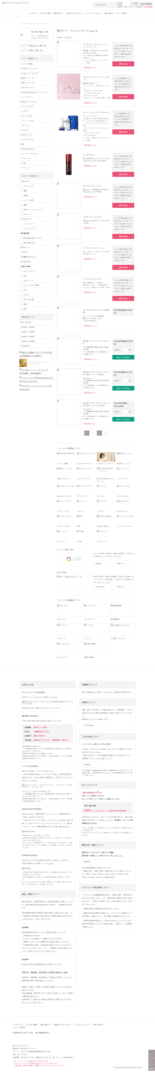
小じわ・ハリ (28, 280)
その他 (23, 163)
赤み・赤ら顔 (28, 299)
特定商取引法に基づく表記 (23, 1033)
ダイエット (25, 247)
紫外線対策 (25, 233)
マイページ (151, 1055)
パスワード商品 (27, 64)
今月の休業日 (148, 7)
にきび (25, 294)
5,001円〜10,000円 (28, 341)
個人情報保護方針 (42, 1033)
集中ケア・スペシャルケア (33, 209)
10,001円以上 (26, 346)
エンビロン (25, 111)
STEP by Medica (27, 149)
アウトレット (26, 168)
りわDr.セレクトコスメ (29, 68)
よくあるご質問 (45, 13)
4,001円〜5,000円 (28, 336)
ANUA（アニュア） (28, 82)
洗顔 (25, 190)
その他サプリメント (28, 257)
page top (151, 1069)
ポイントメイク (29, 228)
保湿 (25, 205)
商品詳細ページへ (90, 67)
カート (152, 1062)
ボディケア (27, 214)
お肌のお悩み (26, 266)
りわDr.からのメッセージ (74, 13)
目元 (25, 276)
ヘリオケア (25, 130)
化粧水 (25, 195)
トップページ (32, 13)
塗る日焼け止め (29, 242)
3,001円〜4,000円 (28, 332)
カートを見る (122, 13)
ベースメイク (28, 224)
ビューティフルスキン (29, 153)
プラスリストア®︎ (27, 106)
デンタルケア (26, 261)
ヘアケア (24, 252)
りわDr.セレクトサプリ (29, 73)
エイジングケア (29, 271)
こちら (50, 863)
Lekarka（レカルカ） (29, 101)
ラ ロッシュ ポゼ (27, 120)
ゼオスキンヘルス (27, 87)
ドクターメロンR (27, 139)
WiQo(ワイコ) (26, 134)
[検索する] (119, 5)
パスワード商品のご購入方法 (32, 50)
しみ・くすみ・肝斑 (31, 285)
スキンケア (25, 181)
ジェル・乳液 (28, 200)
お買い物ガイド (58, 13)
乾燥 (25, 304)
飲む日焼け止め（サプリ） (33, 238)
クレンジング (28, 186)
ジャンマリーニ (27, 97)
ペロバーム (25, 125)
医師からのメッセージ (62, 1025)
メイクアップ (26, 219)
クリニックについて (94, 13)
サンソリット (26, 158)
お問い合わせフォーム (37, 1063)
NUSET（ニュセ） (28, 78)
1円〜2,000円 (26, 322)
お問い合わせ (108, 13)
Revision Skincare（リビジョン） (34, 92)
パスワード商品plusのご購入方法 (33, 45)
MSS (22, 144)
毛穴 (25, 290)
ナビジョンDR (26, 116)
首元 (25, 309)
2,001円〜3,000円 (28, 327)
